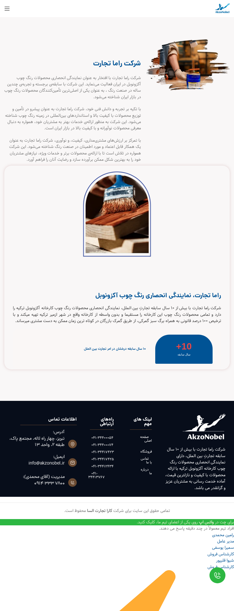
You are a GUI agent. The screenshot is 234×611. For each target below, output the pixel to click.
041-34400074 (101, 445)
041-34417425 (102, 459)
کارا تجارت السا (99, 510)
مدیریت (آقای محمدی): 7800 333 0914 (44, 480)
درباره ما (146, 471)
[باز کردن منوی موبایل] (7, 8)
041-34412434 (102, 466)
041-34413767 (96, 475)
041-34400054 (101, 438)
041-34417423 (102, 452)
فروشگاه (146, 451)
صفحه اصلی (146, 438)
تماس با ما (146, 460)
